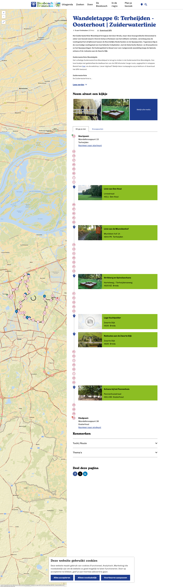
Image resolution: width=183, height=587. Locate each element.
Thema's (77, 452)
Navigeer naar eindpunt (89, 427)
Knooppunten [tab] (97, 129)
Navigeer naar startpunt (90, 145)
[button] (8, 296)
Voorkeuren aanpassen (115, 577)
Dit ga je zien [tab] (81, 129)
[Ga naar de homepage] (46, 4)
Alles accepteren (62, 577)
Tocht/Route (80, 443)
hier (84, 66)
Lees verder (78, 84)
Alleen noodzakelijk (87, 577)
